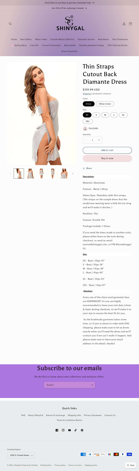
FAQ (23, 415)
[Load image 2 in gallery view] (30, 174)
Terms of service (75, 465)
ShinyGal (17, 465)
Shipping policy (91, 465)
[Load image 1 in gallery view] (19, 174)
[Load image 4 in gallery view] (53, 174)
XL (123, 115)
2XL (88, 121)
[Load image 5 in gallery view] (64, 174)
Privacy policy (60, 465)
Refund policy (46, 465)
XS (87, 115)
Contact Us (110, 415)
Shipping (87, 94)
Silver (88, 104)
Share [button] (89, 168)
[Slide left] (10, 174)
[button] (10, 24)
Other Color (105, 104)
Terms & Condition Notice (69, 420)
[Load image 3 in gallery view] (41, 174)
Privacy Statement (93, 415)
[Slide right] (73, 174)
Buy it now (107, 158)
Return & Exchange (55, 415)
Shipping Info (74, 415)
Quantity (87, 134)
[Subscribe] (92, 385)
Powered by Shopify (29, 465)
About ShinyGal (35, 415)
